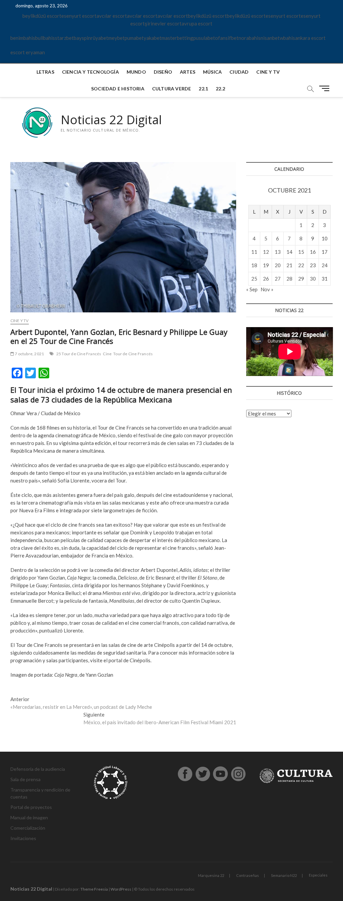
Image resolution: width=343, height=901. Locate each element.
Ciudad (239, 72)
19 (266, 265)
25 (254, 279)
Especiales (318, 875)
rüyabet (99, 38)
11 (254, 252)
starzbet (64, 38)
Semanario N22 (284, 875)
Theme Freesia (94, 889)
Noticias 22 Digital (111, 119)
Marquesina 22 (211, 875)
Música (212, 72)
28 (289, 279)
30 (313, 279)
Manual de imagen (29, 817)
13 (278, 252)
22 (301, 265)
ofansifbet (226, 38)
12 (266, 252)
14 (289, 252)
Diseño (163, 72)
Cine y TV (268, 72)
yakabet (152, 38)
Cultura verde (171, 88)
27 (278, 279)
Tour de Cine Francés (133, 353)
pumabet (134, 38)
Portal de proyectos (31, 807)
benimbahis (22, 38)
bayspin (82, 38)
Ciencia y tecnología (90, 72)
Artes (187, 72)
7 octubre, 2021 (29, 353)
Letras (45, 72)
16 (313, 252)
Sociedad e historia (117, 88)
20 (278, 265)
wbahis (287, 38)
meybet (116, 38)
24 (325, 265)
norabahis (249, 38)
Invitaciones (23, 838)
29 (301, 279)
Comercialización (27, 828)
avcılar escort (111, 16)
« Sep (252, 289)
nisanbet (270, 38)
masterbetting (177, 38)
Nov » (267, 289)
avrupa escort (197, 23)
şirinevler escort (163, 23)
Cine (107, 353)
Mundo (136, 72)
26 (266, 279)
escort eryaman (27, 52)
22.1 (203, 88)
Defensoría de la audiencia (37, 769)
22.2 (220, 88)
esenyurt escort (78, 16)
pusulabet (204, 38)
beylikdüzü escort (41, 16)
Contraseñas (247, 875)
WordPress (121, 889)
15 (301, 252)
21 (289, 265)
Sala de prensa (25, 779)
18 (254, 265)
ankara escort (310, 38)
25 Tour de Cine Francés (78, 353)
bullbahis (45, 38)
